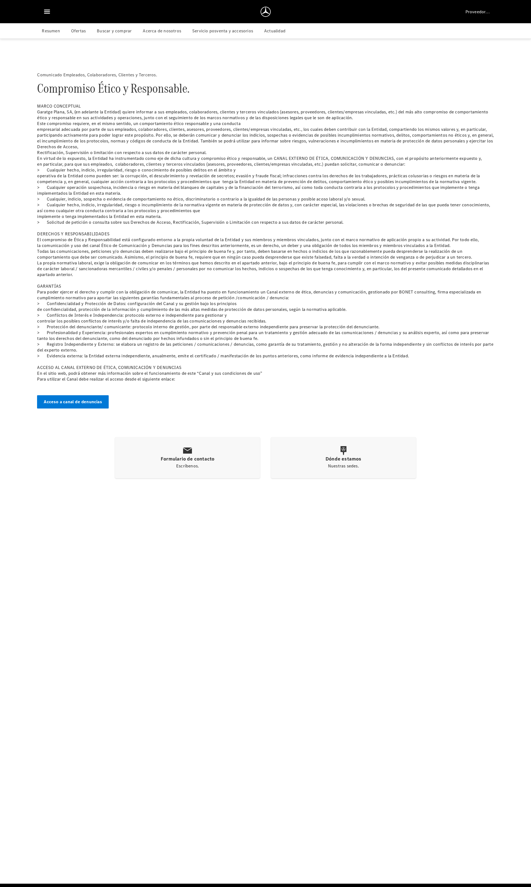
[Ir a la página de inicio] (265, 11)
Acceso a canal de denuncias (73, 402)
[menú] (47, 12)
